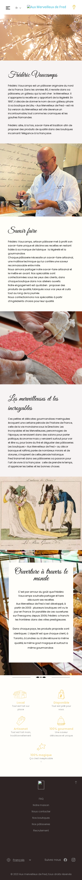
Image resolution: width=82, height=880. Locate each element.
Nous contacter (41, 811)
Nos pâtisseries (41, 824)
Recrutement (41, 830)
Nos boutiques (41, 817)
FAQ (41, 798)
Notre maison (41, 805)
